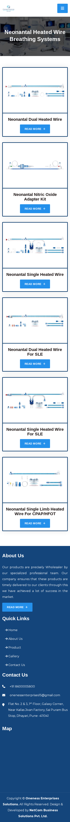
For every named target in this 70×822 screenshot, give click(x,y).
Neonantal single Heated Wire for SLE (35, 431)
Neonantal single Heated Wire (35, 274)
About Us (15, 639)
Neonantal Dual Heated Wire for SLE (35, 352)
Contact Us (16, 665)
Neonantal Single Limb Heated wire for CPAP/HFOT (35, 511)
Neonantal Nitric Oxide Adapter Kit (35, 196)
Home (13, 630)
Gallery (13, 656)
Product (14, 647)
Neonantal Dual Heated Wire (35, 119)
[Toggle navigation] (62, 8)
